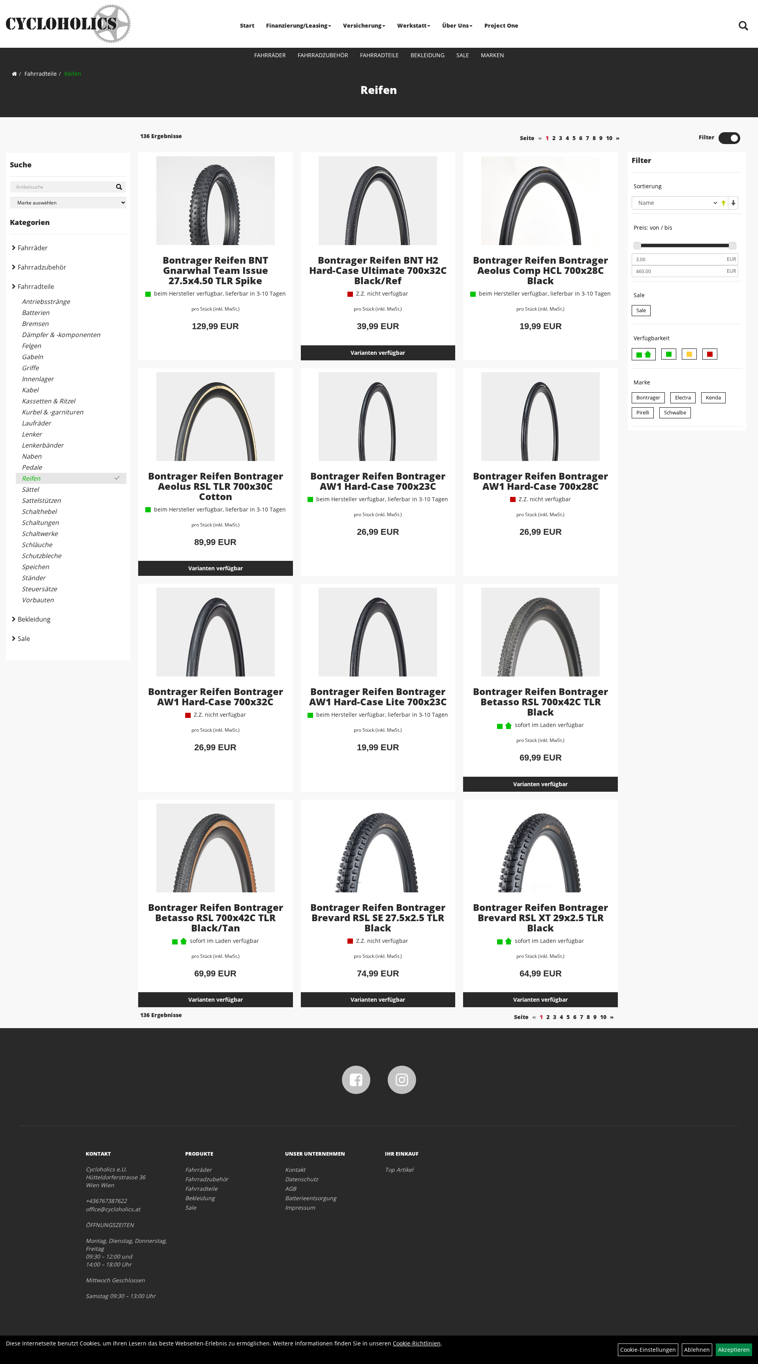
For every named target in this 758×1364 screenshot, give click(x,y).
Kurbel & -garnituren (52, 412)
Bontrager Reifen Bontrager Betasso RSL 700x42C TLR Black (540, 701)
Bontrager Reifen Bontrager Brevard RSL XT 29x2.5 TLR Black (540, 917)
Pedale (32, 467)
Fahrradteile (379, 55)
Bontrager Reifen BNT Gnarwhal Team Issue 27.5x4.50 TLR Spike (215, 270)
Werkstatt (411, 25)
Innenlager (38, 379)
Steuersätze (39, 589)
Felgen (31, 345)
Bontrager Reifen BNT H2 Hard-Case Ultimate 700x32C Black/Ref (378, 270)
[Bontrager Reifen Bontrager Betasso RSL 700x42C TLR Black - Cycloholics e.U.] (540, 637)
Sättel (30, 489)
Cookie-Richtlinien (417, 1343)
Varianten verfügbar (378, 352)
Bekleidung (428, 55)
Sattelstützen (41, 500)
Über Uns (455, 25)
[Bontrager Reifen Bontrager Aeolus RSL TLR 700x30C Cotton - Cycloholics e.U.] (215, 421)
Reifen (72, 73)
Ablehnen (697, 1349)
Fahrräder (270, 55)
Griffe (30, 367)
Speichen (35, 566)
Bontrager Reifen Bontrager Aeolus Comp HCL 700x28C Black (540, 270)
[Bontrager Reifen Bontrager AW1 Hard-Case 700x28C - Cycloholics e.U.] (540, 421)
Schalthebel (39, 511)
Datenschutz (301, 1179)
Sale (462, 55)
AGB (290, 1188)
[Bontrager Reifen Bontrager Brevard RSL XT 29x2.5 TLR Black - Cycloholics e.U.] (540, 853)
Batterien (35, 312)
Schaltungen (40, 522)
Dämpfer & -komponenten (61, 334)
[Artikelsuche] (743, 26)
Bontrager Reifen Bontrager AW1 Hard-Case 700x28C (540, 481)
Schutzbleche (41, 555)
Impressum (300, 1207)
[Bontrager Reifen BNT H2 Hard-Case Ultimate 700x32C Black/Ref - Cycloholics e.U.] (378, 205)
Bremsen (35, 323)
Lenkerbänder (43, 445)
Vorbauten (38, 600)
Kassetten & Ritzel (48, 401)
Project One (501, 25)
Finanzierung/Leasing (296, 25)
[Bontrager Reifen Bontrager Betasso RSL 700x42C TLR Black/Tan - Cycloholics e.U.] (215, 853)
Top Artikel (399, 1169)
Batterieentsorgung (310, 1198)
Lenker (32, 434)
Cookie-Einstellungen (648, 1349)
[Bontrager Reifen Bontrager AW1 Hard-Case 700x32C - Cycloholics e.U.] (215, 637)
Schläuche (37, 544)
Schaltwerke (40, 533)
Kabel (30, 390)
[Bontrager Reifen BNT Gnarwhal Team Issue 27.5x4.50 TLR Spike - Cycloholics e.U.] (215, 205)
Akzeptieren (734, 1349)
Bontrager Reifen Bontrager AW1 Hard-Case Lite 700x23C (378, 696)
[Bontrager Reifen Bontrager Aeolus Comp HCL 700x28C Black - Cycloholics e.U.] (540, 205)
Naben (31, 456)
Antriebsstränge (46, 301)
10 (609, 138)
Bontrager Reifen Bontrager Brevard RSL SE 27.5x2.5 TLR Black (377, 917)
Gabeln (32, 356)
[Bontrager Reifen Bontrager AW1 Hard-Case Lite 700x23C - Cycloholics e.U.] (378, 637)
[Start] (14, 73)
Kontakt (295, 1169)
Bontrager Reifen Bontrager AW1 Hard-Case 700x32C (215, 696)
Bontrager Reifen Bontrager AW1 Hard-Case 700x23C (377, 481)
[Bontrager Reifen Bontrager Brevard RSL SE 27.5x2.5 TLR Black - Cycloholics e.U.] (378, 853)
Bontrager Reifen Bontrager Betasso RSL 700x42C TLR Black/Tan (215, 917)
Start (247, 25)
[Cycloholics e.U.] (68, 23)
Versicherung (362, 25)
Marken (492, 55)
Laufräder (36, 423)
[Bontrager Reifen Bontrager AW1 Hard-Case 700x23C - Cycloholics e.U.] (378, 421)
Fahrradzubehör (323, 55)
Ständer (33, 577)
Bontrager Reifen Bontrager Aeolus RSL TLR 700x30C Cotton (215, 486)
